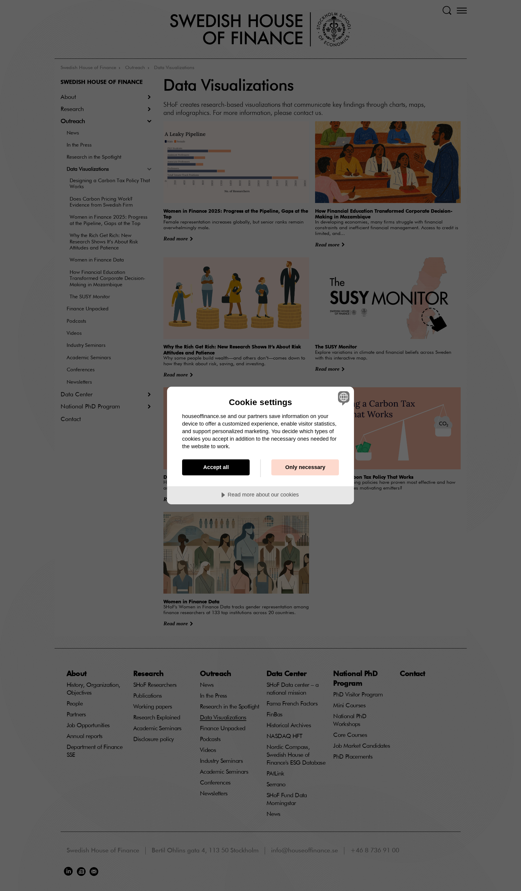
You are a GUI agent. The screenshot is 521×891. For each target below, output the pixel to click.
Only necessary (305, 467)
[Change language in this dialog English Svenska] (342, 398)
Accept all (216, 467)
